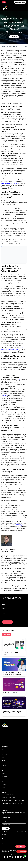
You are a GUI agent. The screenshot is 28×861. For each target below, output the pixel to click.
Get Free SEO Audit (20, 2)
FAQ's (3, 760)
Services (4, 749)
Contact (3, 781)
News (3, 763)
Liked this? (20, 846)
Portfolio (4, 752)
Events (3, 787)
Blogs (3, 757)
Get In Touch (14, 36)
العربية (4, 2)
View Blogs (7, 634)
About (3, 773)
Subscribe (6, 828)
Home (2, 16)
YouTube (5, 395)
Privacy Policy (14, 854)
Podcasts (4, 765)
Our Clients (4, 776)
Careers (4, 784)
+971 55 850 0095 (9, 794)
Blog (7, 16)
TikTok (19, 379)
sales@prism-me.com (10, 797)
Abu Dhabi (4, 841)
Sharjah (3, 843)
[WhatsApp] (25, 856)
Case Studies (5, 754)
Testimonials (5, 779)
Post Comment (7, 622)
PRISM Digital (20, 525)
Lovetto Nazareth (7, 552)
